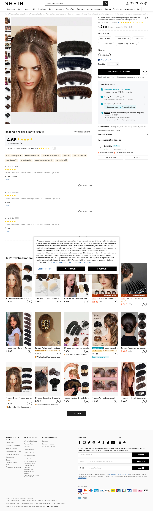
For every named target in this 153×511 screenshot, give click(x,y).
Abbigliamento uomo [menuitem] (94, 9)
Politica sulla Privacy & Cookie (119, 474)
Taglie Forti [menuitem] (70, 9)
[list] (97, 442)
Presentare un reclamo (13, 467)
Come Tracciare (29, 452)
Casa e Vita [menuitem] (81, 9)
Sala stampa (10, 457)
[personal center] (127, 3)
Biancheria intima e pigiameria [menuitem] (124, 9)
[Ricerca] (105, 3)
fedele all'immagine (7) (13, 156)
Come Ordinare (29, 450)
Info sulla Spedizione (31, 441)
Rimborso (27, 447)
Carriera (8, 460)
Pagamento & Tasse (48, 447)
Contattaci (45, 441)
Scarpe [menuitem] (139, 9)
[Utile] (79, 185)
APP (119, 438)
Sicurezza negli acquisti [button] (112, 104)
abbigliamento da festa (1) (43, 160)
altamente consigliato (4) (51, 156)
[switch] (54, 148)
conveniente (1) (61, 160)
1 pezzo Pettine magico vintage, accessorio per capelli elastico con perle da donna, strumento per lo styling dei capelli (48, 348)
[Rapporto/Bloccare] (90, 185)
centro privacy (82, 478)
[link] (132, 3)
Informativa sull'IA (27, 503)
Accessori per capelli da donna (56, 14)
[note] (105, 295)
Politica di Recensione (13, 143)
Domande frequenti (48, 444)
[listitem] (19, 285)
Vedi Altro (76, 414)
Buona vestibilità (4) (32, 156)
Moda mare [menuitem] (60, 9)
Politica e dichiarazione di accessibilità (31, 476)
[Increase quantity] (117, 64)
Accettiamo (82, 487)
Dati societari (10, 443)
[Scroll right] (146, 9)
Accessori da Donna (38, 14)
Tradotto (7, 179)
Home (7, 14)
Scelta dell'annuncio (58, 503)
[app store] (120, 443)
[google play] (124, 443)
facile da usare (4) (80, 156)
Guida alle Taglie (29, 455)
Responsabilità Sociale (13, 451)
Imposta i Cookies (49, 500)
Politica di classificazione (28, 468)
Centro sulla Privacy (12, 500)
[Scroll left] (143, 9)
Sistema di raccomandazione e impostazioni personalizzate (25, 506)
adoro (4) (66, 156)
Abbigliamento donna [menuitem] (45, 9)
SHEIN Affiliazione (30, 461)
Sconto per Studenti (12, 454)
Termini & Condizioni (12, 503)
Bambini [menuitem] (108, 9)
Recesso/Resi (28, 444)
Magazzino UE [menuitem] (30, 9)
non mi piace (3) (11, 160)
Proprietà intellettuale (43, 503)
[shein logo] (14, 3)
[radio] (105, 38)
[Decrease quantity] (108, 64)
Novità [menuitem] (20, 9)
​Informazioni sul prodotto (29, 472)
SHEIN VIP (27, 458)
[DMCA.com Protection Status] (85, 498)
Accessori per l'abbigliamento (20, 14)
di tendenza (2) (26, 160)
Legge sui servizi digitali (11, 463)
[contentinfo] (113, 492)
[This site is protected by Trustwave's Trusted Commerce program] (79, 498)
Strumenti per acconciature (77, 14)
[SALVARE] (145, 72)
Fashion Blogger (11, 448)
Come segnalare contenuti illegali (29, 464)
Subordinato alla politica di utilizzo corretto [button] (118, 99)
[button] (141, 3)
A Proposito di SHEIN (13, 445)
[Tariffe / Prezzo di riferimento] (108, 27)
